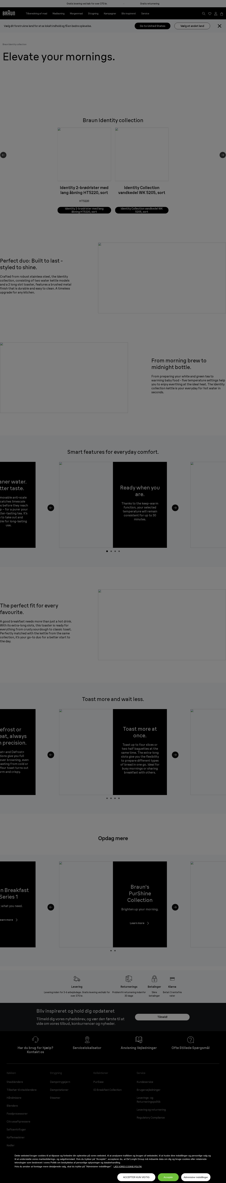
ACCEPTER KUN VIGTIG (136, 1177)
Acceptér (168, 1177)
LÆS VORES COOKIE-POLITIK (128, 1166)
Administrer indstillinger (196, 1177)
